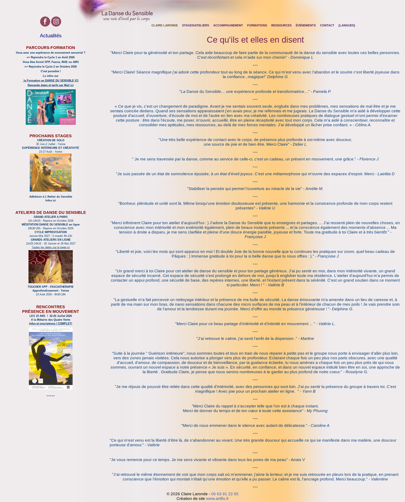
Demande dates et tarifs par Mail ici (51, 85)
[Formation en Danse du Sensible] (51, 123)
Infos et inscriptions (42, 323)
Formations (257, 25)
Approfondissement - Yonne (50, 290)
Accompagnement (228, 25)
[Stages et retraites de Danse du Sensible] (51, 190)
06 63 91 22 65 (225, 494)
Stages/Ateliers (195, 25)
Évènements (306, 25)
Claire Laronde (164, 25)
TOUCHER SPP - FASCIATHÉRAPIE (51, 286)
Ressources (281, 25)
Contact (327, 25)
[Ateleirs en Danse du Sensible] (50, 282)
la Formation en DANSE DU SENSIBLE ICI (50, 80)
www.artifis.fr (217, 498)
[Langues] (347, 25)
